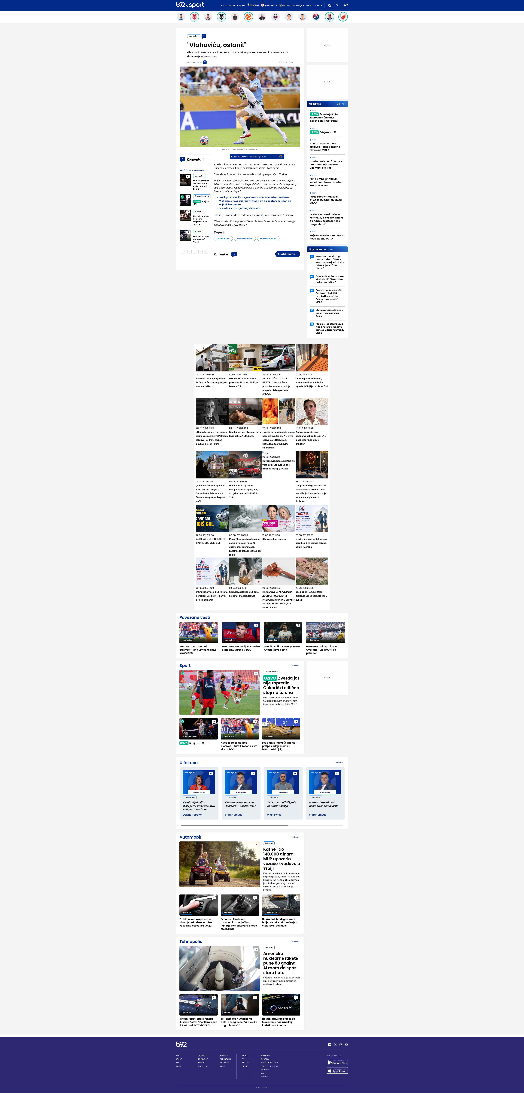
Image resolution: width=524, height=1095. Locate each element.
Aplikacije (265, 1070)
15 (211, 773)
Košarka (241, 5)
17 (295, 773)
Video (244, 1055)
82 (312, 290)
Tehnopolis (225, 1059)
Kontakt (264, 1077)
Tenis (308, 5)
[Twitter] (335, 1044)
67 (188, 176)
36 (188, 196)
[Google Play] (337, 1062)
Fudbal (231, 5)
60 (312, 324)
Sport (179, 1059)
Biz (177, 1062)
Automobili (225, 1062)
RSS (262, 1073)
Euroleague (298, 5)
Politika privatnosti (270, 1066)
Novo (223, 5)
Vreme (245, 1066)
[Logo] (190, 5)
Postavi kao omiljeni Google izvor (248, 157)
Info (178, 1055)
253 (311, 256)
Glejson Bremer (268, 238)
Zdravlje (202, 1055)
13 (214, 898)
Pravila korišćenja (269, 1062)
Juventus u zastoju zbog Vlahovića (239, 208)
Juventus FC (223, 238)
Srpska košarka (202, 196)
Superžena (203, 1066)
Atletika (269, 736)
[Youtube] (346, 1044)
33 (256, 673)
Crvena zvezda (271, 671)
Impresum (265, 1059)
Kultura (202, 1062)
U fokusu (317, 5)
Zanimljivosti (271, 912)
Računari (269, 1012)
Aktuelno (269, 843)
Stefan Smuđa (233, 814)
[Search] (337, 5)
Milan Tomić (274, 814)
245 (311, 276)
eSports (224, 1055)
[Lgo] (345, 5)
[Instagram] (341, 1044)
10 (337, 773)
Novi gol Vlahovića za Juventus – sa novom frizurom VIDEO (254, 197)
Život (178, 1066)
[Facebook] (329, 1044)
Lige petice (194, 36)
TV (243, 1059)
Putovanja (203, 1059)
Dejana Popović (192, 814)
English (245, 1062)
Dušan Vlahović (245, 238)
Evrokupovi (273, 797)
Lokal (222, 1066)
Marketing (265, 1055)
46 (341, 625)
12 (253, 773)
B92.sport (197, 62)
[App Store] (337, 1070)
